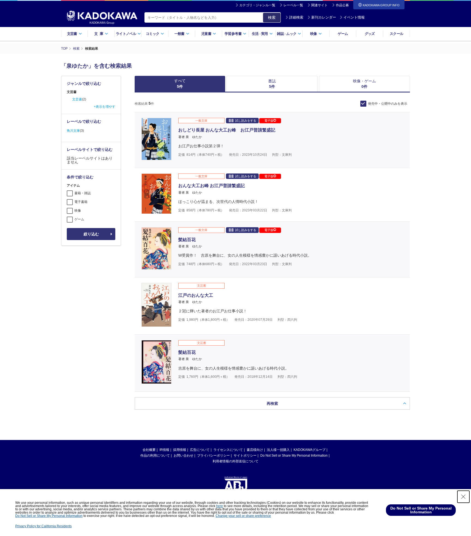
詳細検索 (296, 17)
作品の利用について (155, 455)
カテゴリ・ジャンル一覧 (257, 5)
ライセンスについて (228, 450)
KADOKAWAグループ (309, 450)
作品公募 (342, 5)
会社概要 (149, 450)
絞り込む (91, 234)
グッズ (370, 34)
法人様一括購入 (278, 450)
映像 (77, 210)
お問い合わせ (183, 455)
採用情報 (179, 450)
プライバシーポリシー (213, 455)
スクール (396, 34)
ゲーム (343, 34)
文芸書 (77, 99)
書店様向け (255, 450)
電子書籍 (80, 202)
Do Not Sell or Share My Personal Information (294, 455)
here (219, 506)
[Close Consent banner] (463, 497)
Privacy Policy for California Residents (43, 526)
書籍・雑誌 (82, 193)
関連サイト (319, 5)
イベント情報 (354, 17)
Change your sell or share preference (243, 515)
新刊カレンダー (323, 17)
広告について (200, 450)
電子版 (268, 120)
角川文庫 (73, 131)
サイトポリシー (245, 455)
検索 (272, 17)
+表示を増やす (104, 107)
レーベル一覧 (293, 5)
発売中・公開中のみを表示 (387, 104)
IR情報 (164, 450)
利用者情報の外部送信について (235, 461)
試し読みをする (245, 120)
